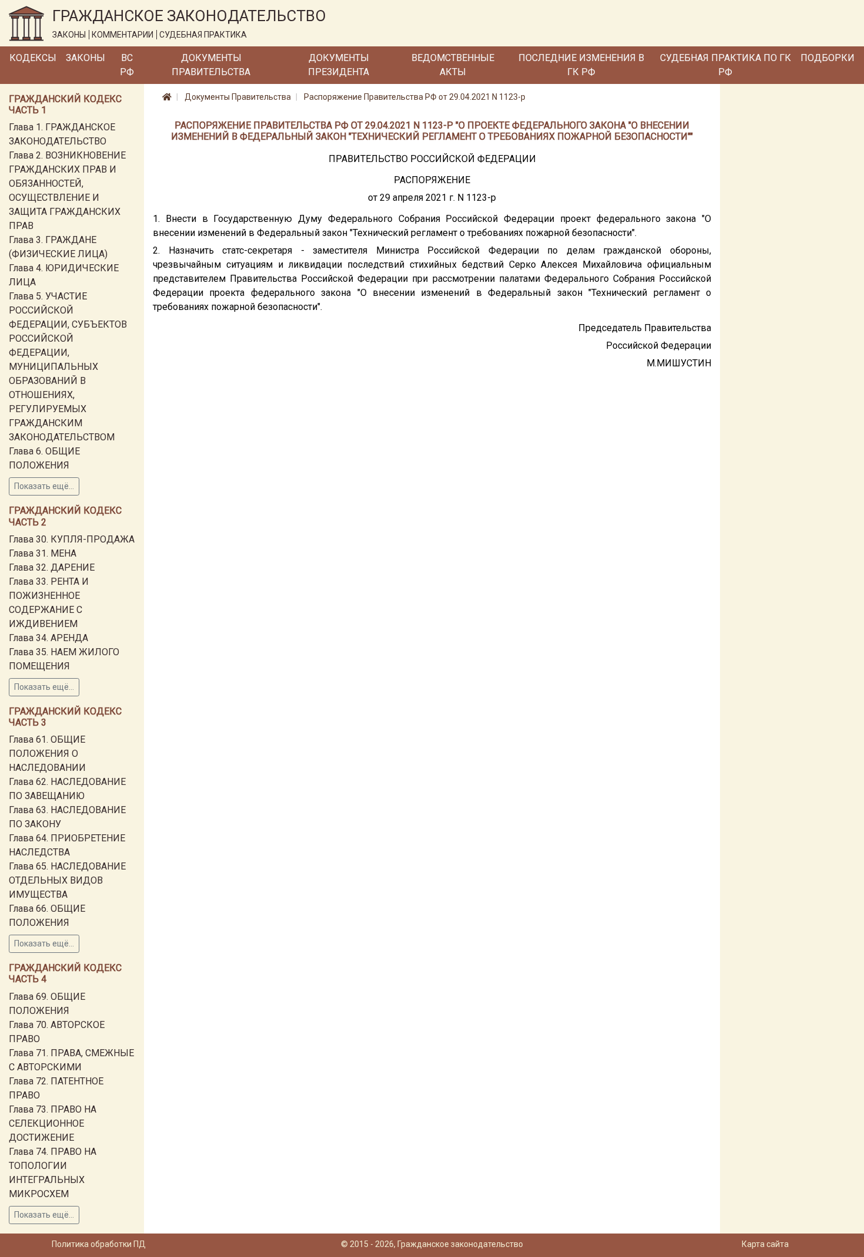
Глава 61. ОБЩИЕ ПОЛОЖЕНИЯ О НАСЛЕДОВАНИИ (47, 753)
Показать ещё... (44, 486)
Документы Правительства (211, 64)
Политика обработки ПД (99, 1244)
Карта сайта (765, 1244)
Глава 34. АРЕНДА (48, 637)
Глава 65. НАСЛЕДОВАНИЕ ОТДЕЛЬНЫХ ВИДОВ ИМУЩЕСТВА (67, 880)
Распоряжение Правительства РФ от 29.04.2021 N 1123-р (414, 97)
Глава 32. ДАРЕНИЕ (52, 567)
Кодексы (32, 57)
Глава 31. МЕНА (42, 553)
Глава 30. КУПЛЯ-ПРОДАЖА (72, 539)
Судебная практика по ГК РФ (725, 64)
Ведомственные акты (452, 64)
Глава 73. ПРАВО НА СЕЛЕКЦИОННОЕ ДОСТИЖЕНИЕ (52, 1123)
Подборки (828, 57)
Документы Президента (338, 64)
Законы (85, 57)
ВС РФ (127, 64)
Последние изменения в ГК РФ (581, 64)
